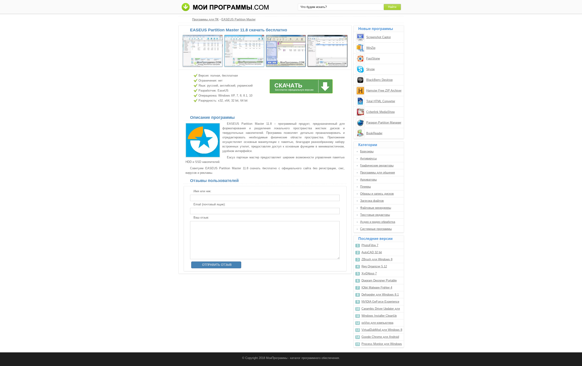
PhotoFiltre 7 (369, 245)
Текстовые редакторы (375, 215)
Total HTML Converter (380, 101)
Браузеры (367, 151)
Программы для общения (377, 172)
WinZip (370, 48)
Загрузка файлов (372, 200)
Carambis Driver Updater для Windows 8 (380, 309)
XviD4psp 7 (369, 273)
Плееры (365, 186)
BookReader (374, 133)
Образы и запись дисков (377, 193)
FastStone (373, 58)
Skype (370, 69)
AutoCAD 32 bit (371, 252)
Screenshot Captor (378, 37)
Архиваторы (368, 179)
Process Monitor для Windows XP (381, 344)
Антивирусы (368, 158)
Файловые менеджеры (375, 207)
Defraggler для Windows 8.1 (380, 294)
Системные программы (376, 229)
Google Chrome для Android (380, 337)
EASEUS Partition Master (238, 19)
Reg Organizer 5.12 (374, 266)
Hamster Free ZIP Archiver (383, 90)
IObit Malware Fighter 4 (376, 287)
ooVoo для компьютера (377, 322)
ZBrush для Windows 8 (376, 259)
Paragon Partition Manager (383, 122)
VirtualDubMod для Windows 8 (381, 329)
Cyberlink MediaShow (380, 112)
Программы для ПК (205, 19)
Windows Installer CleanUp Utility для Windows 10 (379, 316)
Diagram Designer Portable (379, 280)
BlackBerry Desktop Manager (379, 80)
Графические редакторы (377, 165)
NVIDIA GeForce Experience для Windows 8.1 (380, 302)
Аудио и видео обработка (377, 222)
